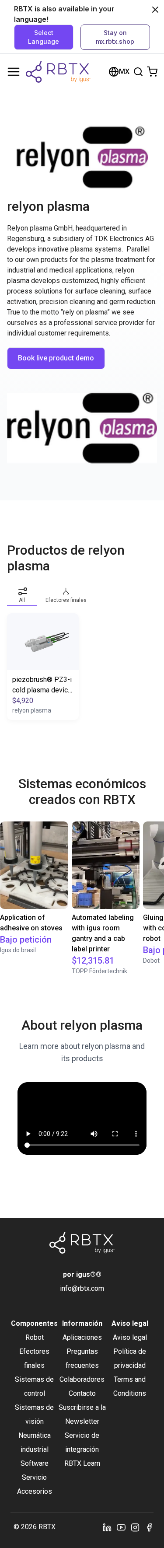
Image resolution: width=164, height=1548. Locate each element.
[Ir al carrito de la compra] (152, 71)
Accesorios (34, 1491)
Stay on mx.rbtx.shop (115, 37)
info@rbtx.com (82, 1288)
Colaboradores (82, 1379)
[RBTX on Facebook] (149, 1527)
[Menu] (14, 72)
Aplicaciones (82, 1337)
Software (35, 1463)
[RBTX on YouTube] (121, 1527)
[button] (22, 593)
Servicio (34, 1477)
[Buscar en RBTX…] (138, 71)
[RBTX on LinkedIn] (107, 1527)
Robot (34, 1337)
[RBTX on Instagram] (135, 1527)
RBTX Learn (82, 1463)
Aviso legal (130, 1337)
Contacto (82, 1393)
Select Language (43, 37)
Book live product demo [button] (56, 358)
